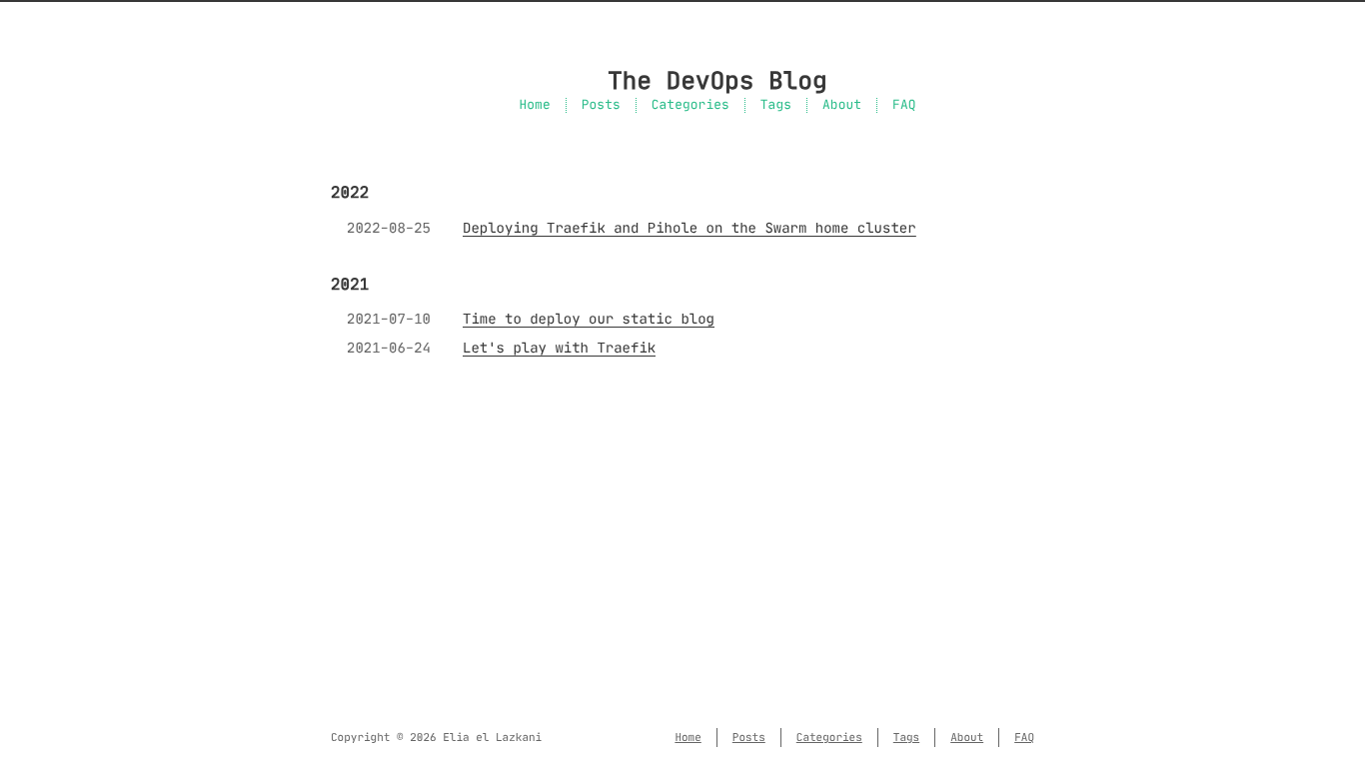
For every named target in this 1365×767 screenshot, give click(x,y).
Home (534, 105)
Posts (601, 105)
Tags (775, 105)
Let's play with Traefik (559, 348)
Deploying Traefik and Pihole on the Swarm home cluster (689, 228)
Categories (690, 105)
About (841, 105)
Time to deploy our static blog (588, 319)
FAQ (903, 105)
